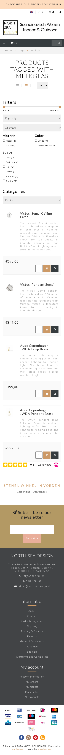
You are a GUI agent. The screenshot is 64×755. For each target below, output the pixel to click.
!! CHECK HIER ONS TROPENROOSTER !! (30, 4)
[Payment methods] (8, 710)
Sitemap (32, 651)
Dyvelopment (45, 749)
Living (11, 157)
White (43, 140)
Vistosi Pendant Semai (37, 284)
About (32, 610)
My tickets (32, 686)
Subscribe (32, 538)
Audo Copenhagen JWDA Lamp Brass (34, 347)
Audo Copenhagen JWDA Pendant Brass (36, 412)
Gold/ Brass (46, 145)
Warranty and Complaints (32, 656)
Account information (32, 676)
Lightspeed (18, 749)
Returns (32, 636)
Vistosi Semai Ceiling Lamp (36, 215)
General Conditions (32, 641)
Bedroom (13, 162)
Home (8, 50)
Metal (11, 140)
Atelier (11, 181)
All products (32, 697)
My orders (32, 681)
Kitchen (12, 176)
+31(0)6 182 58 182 (33, 576)
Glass (11, 145)
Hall (10, 166)
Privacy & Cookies (32, 631)
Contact (32, 616)
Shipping (32, 626)
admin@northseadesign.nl (34, 586)
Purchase (32, 646)
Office (11, 171)
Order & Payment (32, 621)
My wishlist (32, 692)
